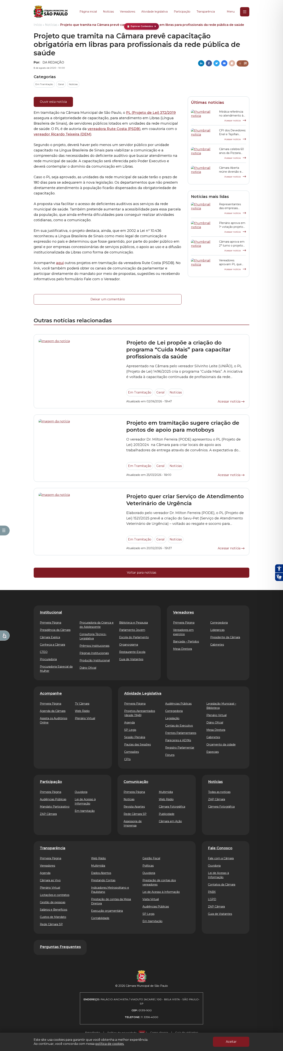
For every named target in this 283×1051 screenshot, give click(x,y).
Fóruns (169, 755)
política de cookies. (109, 1044)
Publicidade (166, 814)
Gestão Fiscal (151, 858)
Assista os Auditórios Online (53, 720)
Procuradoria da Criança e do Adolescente (97, 625)
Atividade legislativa (154, 11)
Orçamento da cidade (221, 744)
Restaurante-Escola (132, 652)
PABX (212, 892)
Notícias (108, 11)
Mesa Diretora (182, 649)
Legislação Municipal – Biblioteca (221, 706)
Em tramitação (85, 811)
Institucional (51, 612)
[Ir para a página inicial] (51, 12)
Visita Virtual (150, 899)
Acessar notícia (232, 120)
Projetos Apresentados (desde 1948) (139, 713)
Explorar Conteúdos (141, 26)
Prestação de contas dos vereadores (159, 882)
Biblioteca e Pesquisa (133, 622)
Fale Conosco (220, 848)
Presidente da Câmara (225, 637)
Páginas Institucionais (94, 653)
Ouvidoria (81, 792)
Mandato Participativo (54, 806)
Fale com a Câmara (221, 858)
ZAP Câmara (48, 814)
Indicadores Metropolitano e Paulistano (110, 890)
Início (38, 25)
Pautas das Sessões (137, 744)
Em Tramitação (44, 84)
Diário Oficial (88, 667)
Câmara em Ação (170, 821)
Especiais (212, 752)
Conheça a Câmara (52, 644)
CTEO (44, 652)
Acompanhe (51, 693)
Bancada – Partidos (186, 641)
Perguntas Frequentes (60, 947)
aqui (60, 263)
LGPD (212, 899)
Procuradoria (48, 659)
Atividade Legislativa (142, 693)
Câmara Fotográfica (172, 806)
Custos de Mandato (53, 917)
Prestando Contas (103, 880)
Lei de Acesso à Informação (85, 801)
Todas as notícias (219, 792)
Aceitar (231, 1041)
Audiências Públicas (178, 703)
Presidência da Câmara (55, 630)
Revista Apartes (134, 806)
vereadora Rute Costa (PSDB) (114, 129)
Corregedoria (219, 622)
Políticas (148, 865)
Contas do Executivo (179, 725)
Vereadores (127, 11)
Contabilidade (100, 918)
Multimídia (166, 792)
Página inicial (88, 11)
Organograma (128, 644)
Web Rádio (82, 711)
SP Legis (130, 730)
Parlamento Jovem (132, 630)
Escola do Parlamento (134, 637)
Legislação (172, 718)
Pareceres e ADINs (178, 740)
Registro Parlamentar (179, 747)
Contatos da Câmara (221, 884)
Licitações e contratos (54, 895)
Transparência (206, 11)
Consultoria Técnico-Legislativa (93, 636)
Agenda (129, 722)
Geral (61, 84)
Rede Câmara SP (135, 814)
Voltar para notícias (141, 572)
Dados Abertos (101, 873)
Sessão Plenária (134, 737)
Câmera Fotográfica (221, 806)
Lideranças (217, 630)
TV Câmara (82, 703)
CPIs (127, 759)
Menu (231, 11)
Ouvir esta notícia (53, 102)
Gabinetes (217, 644)
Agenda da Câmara (52, 711)
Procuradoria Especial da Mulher (56, 669)
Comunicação (136, 782)
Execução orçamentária (107, 911)
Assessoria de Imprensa (133, 823)
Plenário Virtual (85, 718)
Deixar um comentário (107, 299)
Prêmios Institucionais (94, 645)
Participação (182, 11)
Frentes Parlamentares (180, 733)
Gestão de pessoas (52, 902)
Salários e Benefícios (53, 909)
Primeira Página (50, 622)
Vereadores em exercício (183, 632)
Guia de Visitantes (131, 659)
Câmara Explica (50, 637)
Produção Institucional (95, 660)
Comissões (131, 752)
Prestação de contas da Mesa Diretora (111, 901)
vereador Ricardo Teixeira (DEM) (62, 134)
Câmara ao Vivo (50, 880)
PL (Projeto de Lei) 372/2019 (151, 113)
